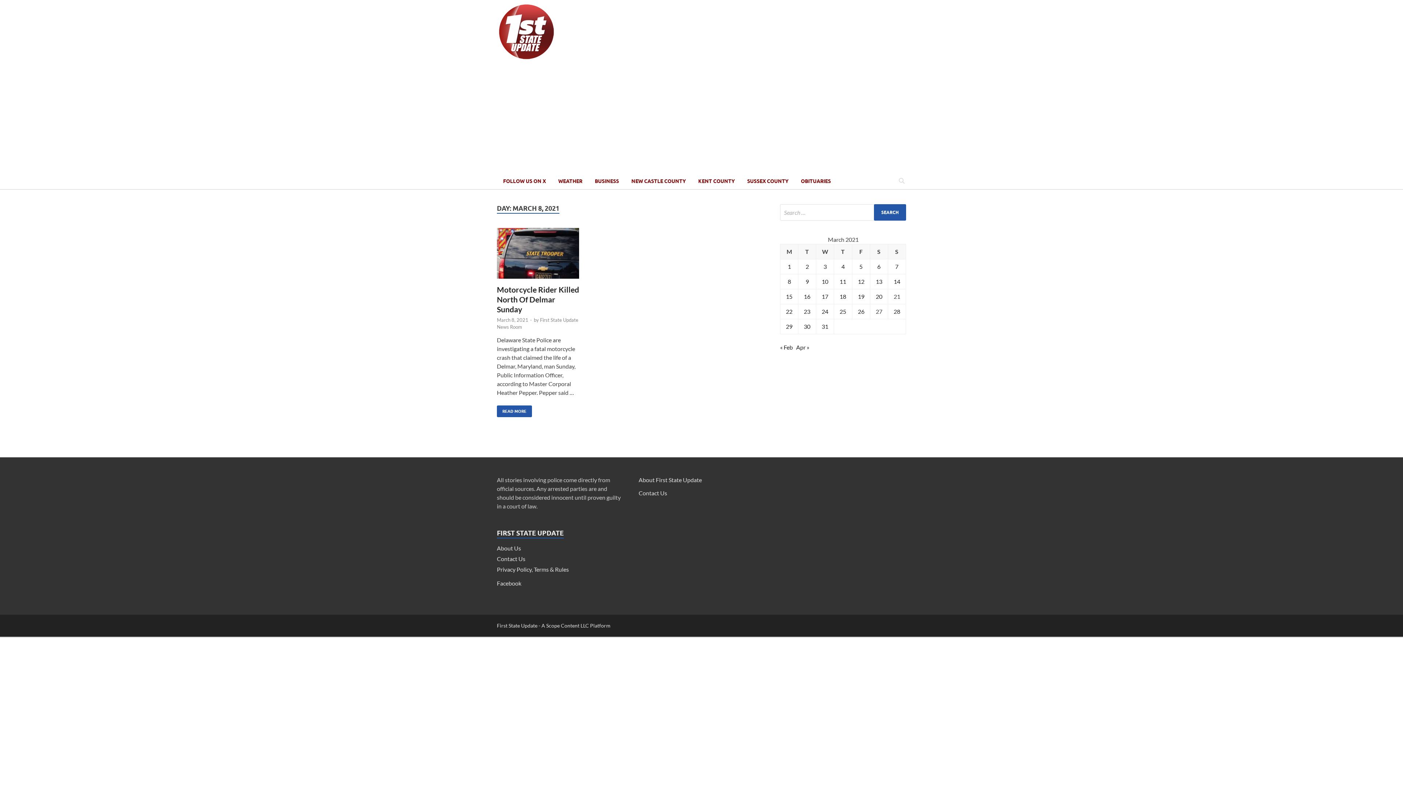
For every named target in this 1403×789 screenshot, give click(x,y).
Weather (570, 181)
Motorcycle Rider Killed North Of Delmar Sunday (538, 299)
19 (861, 296)
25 (843, 311)
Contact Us (511, 558)
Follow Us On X (524, 181)
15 (789, 296)
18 (843, 296)
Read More (511, 409)
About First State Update (670, 479)
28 (897, 311)
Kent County (716, 181)
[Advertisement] (701, 118)
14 (897, 281)
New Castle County (658, 181)
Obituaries (816, 181)
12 (861, 281)
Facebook (509, 583)
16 (807, 296)
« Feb (786, 347)
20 (879, 296)
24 (825, 311)
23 (807, 311)
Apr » (802, 347)
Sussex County (767, 181)
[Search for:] (843, 212)
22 (789, 311)
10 (825, 281)
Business (607, 181)
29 (789, 326)
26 (861, 311)
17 (825, 296)
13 (879, 281)
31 (825, 326)
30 (807, 326)
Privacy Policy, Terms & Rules (533, 569)
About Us (509, 548)
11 (843, 281)
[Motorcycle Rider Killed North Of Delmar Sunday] (538, 256)
